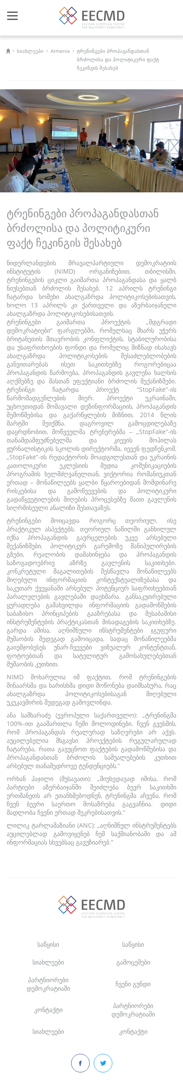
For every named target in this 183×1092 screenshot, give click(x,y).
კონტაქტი (48, 1009)
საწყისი (48, 944)
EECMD (91, 17)
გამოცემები (133, 962)
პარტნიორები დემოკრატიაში (48, 984)
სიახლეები (48, 962)
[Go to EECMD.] (8, 51)
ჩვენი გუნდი (133, 984)
